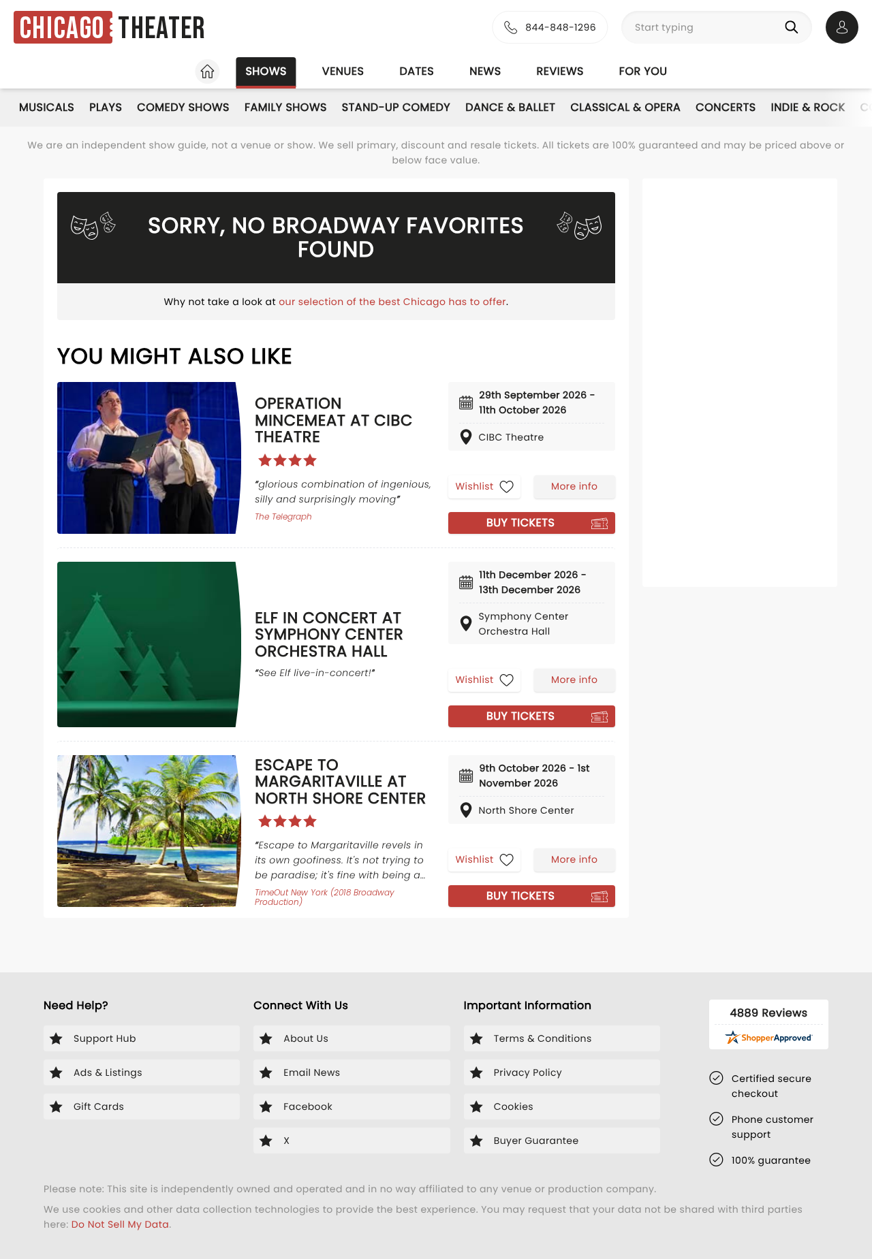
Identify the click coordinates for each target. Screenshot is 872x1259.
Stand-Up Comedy (396, 107)
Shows (265, 71)
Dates (416, 71)
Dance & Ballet (510, 107)
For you (643, 71)
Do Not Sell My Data (120, 1224)
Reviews (560, 71)
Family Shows (286, 107)
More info (574, 486)
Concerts (726, 107)
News (485, 71)
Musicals (46, 107)
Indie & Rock (808, 107)
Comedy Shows (183, 107)
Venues (343, 71)
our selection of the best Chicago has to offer (392, 301)
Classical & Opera (625, 107)
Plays (105, 107)
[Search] (794, 27)
